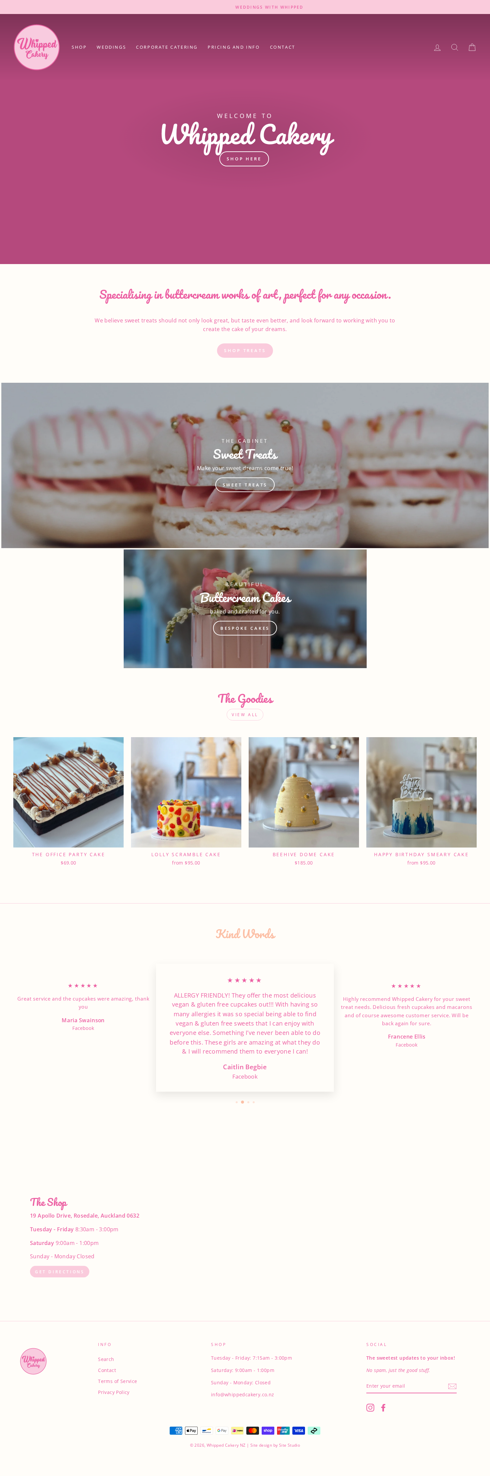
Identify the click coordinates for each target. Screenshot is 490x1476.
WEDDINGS (111, 47)
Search (106, 1359)
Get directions (59, 1271)
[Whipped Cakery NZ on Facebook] (383, 1407)
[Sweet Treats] (245, 465)
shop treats (245, 350)
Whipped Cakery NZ (226, 1445)
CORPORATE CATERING (167, 47)
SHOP (79, 47)
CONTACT (282, 47)
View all (245, 714)
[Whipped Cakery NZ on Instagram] (370, 1407)
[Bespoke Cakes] (245, 608)
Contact (107, 1370)
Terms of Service (117, 1381)
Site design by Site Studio (274, 1445)
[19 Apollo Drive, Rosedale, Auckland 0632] (245, 1237)
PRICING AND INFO (234, 47)
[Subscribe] (452, 1386)
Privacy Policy (114, 1392)
